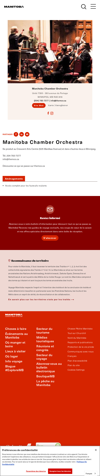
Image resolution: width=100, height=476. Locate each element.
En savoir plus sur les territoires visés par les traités (39, 299)
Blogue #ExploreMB (14, 368)
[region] (50, 461)
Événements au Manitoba (16, 335)
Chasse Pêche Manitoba (80, 328)
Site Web (39, 105)
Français (72, 356)
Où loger (11, 356)
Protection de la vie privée (81, 347)
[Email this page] (27, 134)
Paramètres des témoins (36, 471)
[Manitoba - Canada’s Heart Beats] (14, 7)
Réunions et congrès (45, 348)
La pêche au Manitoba (45, 383)
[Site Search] (83, 6)
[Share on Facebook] (16, 134)
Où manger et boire (15, 344)
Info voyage (13, 361)
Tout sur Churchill (77, 333)
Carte (51, 105)
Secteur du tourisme (44, 330)
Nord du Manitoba (77, 338)
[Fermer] (96, 450)
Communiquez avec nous (80, 351)
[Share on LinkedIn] (21, 134)
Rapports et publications (80, 342)
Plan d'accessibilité (77, 360)
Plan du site (74, 365)
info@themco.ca (58, 100)
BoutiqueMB (45, 376)
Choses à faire (15, 328)
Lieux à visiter (15, 351)
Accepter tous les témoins (60, 471)
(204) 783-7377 (41, 100)
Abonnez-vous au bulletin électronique (49, 367)
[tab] (14, 178)
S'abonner (50, 237)
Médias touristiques (45, 339)
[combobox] (90, 473)
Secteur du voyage (44, 357)
